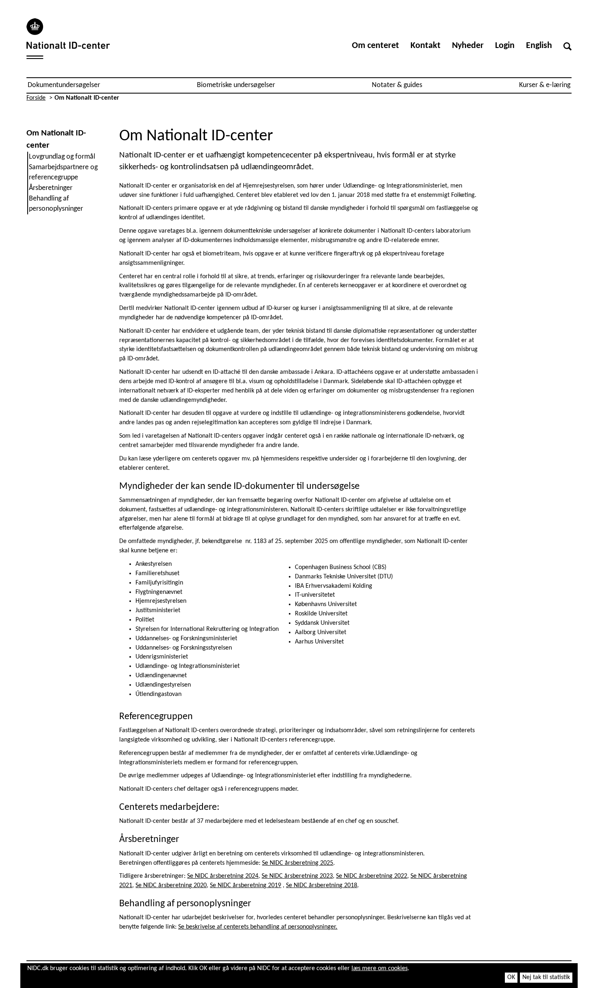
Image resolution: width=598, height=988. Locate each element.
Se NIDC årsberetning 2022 (371, 876)
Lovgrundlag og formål (62, 157)
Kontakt (425, 45)
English (539, 45)
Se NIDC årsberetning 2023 (297, 876)
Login (505, 45)
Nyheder (468, 45)
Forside (36, 98)
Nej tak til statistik (546, 977)
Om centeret (375, 45)
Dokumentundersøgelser (64, 85)
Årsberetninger (50, 188)
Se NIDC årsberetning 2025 (297, 863)
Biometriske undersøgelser (236, 85)
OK (511, 977)
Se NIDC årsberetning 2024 (222, 876)
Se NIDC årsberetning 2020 (171, 885)
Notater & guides (397, 85)
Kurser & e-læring (544, 85)
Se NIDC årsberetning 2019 (245, 885)
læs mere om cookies (379, 968)
